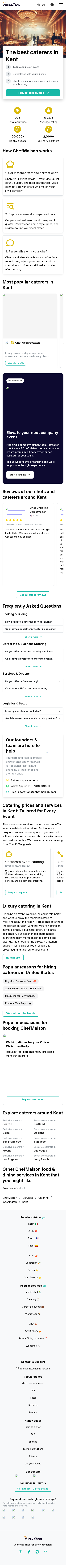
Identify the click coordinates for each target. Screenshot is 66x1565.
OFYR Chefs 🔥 (33, 1331)
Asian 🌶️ (33, 1255)
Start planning (18, 474)
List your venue (33, 1463)
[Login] (52, 5)
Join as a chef (33, 1427)
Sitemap (33, 1441)
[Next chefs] (59, 331)
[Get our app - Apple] (23, 1476)
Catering (43, 1197)
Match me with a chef (33, 1383)
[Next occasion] (59, 1069)
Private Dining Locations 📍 (33, 1338)
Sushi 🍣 (33, 1231)
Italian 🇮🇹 (33, 1223)
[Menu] (60, 5)
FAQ (33, 1434)
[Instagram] (20, 1552)
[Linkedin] (37, 1552)
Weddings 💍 (33, 1345)
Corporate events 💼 (33, 1306)
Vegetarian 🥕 (33, 1262)
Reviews (33, 1405)
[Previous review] (6, 545)
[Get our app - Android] (42, 1476)
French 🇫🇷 (33, 1238)
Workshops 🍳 (33, 1314)
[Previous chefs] (6, 331)
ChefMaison (10, 1197)
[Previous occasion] (6, 1069)
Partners (33, 1412)
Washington (10, 1201)
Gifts (33, 1390)
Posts (33, 1397)
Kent (25, 1201)
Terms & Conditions (33, 1448)
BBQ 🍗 (33, 1323)
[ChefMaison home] (33, 1538)
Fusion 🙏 (33, 1270)
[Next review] (59, 545)
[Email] (45, 1552)
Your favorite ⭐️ (33, 1277)
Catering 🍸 (33, 1299)
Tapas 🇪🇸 (33, 1245)
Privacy (33, 1456)
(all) (43, 1217)
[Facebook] (29, 1552)
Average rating (49, 122)
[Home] (11, 4)
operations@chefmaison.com (35, 1368)
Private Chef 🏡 (33, 1292)
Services (28, 1197)
